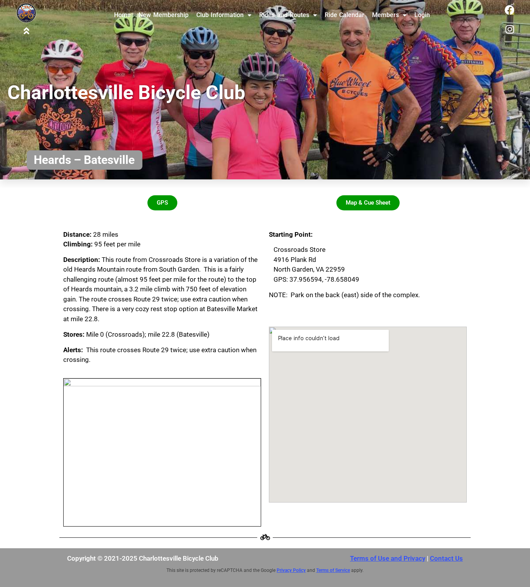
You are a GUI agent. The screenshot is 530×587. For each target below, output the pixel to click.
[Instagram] (510, 29)
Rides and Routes (284, 15)
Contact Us (446, 558)
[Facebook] (510, 9)
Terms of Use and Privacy (387, 558)
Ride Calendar (345, 15)
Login (422, 15)
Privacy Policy (291, 570)
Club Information (220, 15)
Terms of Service (333, 570)
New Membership (164, 15)
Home (122, 15)
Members (385, 15)
